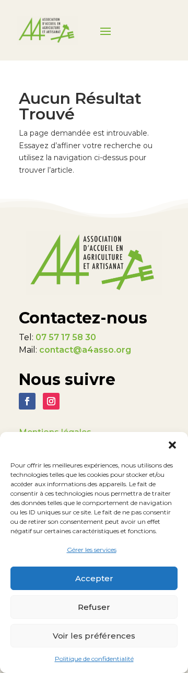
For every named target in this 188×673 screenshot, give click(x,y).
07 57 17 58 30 (66, 337)
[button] (172, 445)
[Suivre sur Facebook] (27, 401)
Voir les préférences (94, 636)
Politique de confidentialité (94, 659)
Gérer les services (91, 550)
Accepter (94, 578)
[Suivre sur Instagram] (51, 401)
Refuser (94, 607)
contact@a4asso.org (85, 350)
